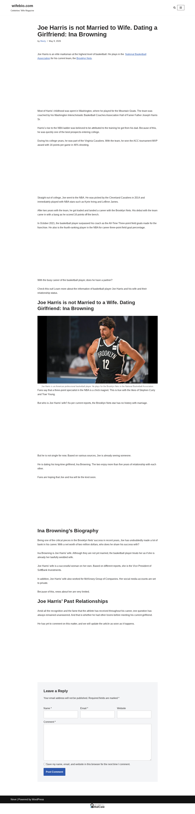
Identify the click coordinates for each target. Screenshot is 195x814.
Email (84, 708)
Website (121, 708)
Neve (13, 799)
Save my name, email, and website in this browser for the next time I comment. (88, 764)
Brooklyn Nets (84, 58)
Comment (50, 722)
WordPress (38, 799)
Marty (43, 41)
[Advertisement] (97, 86)
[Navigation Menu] (180, 7)
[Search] (174, 7)
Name (48, 708)
